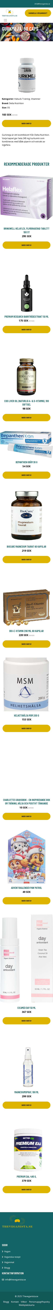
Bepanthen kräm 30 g (26, 462)
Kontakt (15, 1301)
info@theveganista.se (42, 4)
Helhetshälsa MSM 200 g (26, 715)
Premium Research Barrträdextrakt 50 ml (27, 316)
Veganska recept (12, 1256)
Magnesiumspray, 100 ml (26, 1092)
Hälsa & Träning (22, 98)
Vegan (7, 1251)
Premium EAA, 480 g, (26, 1176)
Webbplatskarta (26, 1305)
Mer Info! (26, 123)
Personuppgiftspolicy (39, 1301)
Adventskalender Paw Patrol (26, 887)
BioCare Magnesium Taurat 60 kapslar (26, 546)
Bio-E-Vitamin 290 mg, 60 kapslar (26, 630)
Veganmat (9, 1262)
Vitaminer (35, 98)
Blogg (7, 1267)
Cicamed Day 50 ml (26, 1007)
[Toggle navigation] (5, 20)
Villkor (24, 1301)
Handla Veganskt (38, 13)
